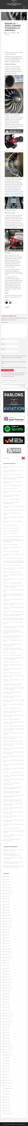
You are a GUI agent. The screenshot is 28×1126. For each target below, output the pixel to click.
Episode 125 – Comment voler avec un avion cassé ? (13, 555)
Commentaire (4, 322)
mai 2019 (7, 1066)
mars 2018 (7, 1105)
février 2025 (7, 885)
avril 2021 (7, 1002)
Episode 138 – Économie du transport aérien (13, 510)
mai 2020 (7, 1032)
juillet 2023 (7, 929)
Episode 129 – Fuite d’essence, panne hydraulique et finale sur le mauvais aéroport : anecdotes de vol (13, 540)
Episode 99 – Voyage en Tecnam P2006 (12, 655)
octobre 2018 (8, 1085)
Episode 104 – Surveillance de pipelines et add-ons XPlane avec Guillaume (13, 636)
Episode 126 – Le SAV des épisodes (11, 551)
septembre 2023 (8, 926)
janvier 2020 (8, 1043)
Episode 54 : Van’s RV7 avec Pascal (11, 828)
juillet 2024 (7, 898)
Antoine (15, 32)
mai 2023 (7, 935)
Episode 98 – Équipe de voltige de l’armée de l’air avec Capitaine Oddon (13, 658)
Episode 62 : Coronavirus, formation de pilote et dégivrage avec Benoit (13, 796)
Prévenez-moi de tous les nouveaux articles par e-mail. (13, 367)
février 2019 (7, 1074)
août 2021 (7, 990)
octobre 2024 (8, 890)
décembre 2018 (8, 1080)
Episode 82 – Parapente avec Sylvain (11, 719)
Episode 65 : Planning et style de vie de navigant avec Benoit (12, 784)
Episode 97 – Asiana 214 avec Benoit (11, 662)
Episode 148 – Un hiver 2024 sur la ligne (12, 474)
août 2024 (7, 896)
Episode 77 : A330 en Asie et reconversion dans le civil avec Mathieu (13, 737)
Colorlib (13, 1124)
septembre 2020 (8, 1021)
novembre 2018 (8, 1083)
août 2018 (7, 1091)
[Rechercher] (23, 458)
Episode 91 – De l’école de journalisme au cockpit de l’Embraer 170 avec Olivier (13, 684)
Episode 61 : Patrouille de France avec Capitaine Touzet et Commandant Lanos (12, 800)
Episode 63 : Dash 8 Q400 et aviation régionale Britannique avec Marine (11, 792)
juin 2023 (7, 932)
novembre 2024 (8, 887)
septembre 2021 (8, 988)
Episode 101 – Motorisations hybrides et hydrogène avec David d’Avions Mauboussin (13, 649)
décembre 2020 (8, 1013)
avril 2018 (7, 1102)
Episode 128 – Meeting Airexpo (10, 544)
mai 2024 (7, 904)
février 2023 (7, 943)
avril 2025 (7, 879)
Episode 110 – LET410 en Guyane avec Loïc (13, 611)
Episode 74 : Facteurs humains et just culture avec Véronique (13, 748)
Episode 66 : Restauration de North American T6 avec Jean (13, 780)
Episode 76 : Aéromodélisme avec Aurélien (13, 741)
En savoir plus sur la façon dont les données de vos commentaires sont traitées (13, 374)
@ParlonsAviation (14, 287)
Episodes (7, 34)
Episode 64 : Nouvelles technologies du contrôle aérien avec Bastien (12, 788)
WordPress (23, 1124)
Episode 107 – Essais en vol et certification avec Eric (13, 623)
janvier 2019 (8, 1077)
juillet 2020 (7, 1027)
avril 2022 (7, 968)
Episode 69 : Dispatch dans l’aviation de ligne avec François (13, 769)
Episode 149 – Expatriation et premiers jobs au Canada (13, 471)
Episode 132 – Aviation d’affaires (10, 531)
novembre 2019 (8, 1049)
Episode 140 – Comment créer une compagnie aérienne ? (11, 502)
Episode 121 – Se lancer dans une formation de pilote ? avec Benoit (13, 568)
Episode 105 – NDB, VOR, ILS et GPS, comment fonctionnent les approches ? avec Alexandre (13, 632)
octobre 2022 (8, 954)
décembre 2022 (8, 949)
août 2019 (7, 1057)
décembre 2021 (8, 979)
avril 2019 (7, 1069)
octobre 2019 (8, 1052)
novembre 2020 (8, 1016)
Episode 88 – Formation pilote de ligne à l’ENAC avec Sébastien (12, 696)
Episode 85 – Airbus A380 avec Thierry (12, 708)
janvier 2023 (8, 946)
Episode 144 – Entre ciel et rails (10, 488)
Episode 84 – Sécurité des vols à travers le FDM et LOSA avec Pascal (13, 711)
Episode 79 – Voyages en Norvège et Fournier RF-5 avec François (14, 729)
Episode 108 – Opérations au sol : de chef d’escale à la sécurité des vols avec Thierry (13, 619)
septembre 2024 (8, 893)
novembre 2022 (8, 951)
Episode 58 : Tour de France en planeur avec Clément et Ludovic (13, 812)
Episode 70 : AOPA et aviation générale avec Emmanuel (13, 765)
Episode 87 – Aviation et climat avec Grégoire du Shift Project (13, 700)
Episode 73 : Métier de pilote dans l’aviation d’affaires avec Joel (13, 752)
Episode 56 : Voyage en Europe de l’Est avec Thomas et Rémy (13, 820)
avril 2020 (7, 1035)
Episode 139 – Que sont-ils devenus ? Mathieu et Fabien (14, 507)
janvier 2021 (8, 1010)
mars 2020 (7, 1038)
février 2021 (7, 1007)
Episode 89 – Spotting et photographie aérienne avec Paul (12, 692)
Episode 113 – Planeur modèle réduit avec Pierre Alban (13, 600)
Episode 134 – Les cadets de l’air (10, 525)
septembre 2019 (8, 1055)
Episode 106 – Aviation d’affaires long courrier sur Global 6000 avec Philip (13, 627)
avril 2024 (7, 907)
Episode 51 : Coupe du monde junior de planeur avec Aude (12, 839)
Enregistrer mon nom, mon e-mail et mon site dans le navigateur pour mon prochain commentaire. (13, 356)
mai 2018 (7, 1099)
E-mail (3, 344)
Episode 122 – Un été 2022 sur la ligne (12, 565)
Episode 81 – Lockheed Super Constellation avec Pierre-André (13, 722)
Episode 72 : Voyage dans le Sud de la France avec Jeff (13, 756)
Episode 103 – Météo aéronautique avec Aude (12, 640)
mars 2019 (7, 1071)
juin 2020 (7, 1030)
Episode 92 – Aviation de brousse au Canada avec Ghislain (13, 680)
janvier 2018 (8, 1110)
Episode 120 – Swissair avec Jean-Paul (12, 572)
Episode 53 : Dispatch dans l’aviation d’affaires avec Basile (14, 831)
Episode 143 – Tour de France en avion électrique (12, 491)
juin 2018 (7, 1096)
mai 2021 (7, 999)
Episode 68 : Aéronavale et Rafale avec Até (13, 772)
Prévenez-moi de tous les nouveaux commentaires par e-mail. (14, 362)
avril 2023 (7, 938)
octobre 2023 (8, 924)
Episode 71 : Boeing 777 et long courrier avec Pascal (13, 761)
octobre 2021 (8, 985)
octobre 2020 (8, 1018)
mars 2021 (7, 1004)
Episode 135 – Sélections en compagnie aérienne (12, 522)
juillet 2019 (7, 1060)
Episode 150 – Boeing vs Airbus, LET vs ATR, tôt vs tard (13, 467)
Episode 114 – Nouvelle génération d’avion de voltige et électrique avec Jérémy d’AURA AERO (13, 595)
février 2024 (7, 912)
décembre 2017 (8, 1113)
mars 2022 (7, 971)
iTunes (14, 263)
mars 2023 (7, 940)
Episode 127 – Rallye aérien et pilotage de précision (13, 548)
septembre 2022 (8, 957)
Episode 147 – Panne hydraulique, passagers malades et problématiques (13, 478)
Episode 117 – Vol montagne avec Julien (12, 583)
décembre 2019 (8, 1046)
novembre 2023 (8, 921)
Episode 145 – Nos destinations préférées (13, 485)
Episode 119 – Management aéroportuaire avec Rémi (13, 575)
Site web (3, 349)
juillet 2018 (7, 1094)
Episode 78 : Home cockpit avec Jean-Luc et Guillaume (13, 733)
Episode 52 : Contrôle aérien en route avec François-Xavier (13, 835)
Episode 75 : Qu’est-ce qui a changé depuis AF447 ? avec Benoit (13, 744)
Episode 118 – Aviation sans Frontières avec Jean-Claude (13, 579)
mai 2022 (7, 965)
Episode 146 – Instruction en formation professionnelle (12, 482)
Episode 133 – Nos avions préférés (11, 528)
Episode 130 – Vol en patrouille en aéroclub (13, 536)
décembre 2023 (8, 918)
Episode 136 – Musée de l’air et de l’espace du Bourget (14, 517)
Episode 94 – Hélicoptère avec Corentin (12, 673)
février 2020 (7, 1041)
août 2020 (7, 1024)
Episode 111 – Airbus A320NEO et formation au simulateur (13, 608)
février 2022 (7, 974)
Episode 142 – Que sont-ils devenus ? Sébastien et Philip (12, 496)
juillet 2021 (7, 993)
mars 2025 (7, 882)
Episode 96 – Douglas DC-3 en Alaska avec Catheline (13, 665)
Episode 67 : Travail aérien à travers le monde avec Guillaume (13, 776)
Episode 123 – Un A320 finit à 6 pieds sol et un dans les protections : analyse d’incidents (13, 561)
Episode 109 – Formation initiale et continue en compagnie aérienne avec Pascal (13, 615)
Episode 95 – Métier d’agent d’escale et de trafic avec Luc (13, 669)
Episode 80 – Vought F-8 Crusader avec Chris (13, 726)
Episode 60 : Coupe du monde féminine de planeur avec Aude (13, 804)
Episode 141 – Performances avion (11, 499)
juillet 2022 (7, 960)
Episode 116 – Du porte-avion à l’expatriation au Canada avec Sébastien (13, 586)
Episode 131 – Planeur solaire (10, 533)
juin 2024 (7, 901)
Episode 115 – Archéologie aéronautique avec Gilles (14, 590)
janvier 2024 (8, 915)
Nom (2, 339)
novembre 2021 (8, 982)
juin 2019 (7, 1063)
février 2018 (7, 1108)
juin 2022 (7, 963)
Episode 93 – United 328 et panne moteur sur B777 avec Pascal (13, 676)
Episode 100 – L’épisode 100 (10, 652)
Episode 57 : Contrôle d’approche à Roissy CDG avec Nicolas (13, 816)
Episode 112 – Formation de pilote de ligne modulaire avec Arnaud (13, 604)
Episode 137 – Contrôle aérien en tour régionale (12, 513)
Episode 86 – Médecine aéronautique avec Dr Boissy (13, 705)
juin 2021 (7, 996)
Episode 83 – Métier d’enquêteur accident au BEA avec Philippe (13, 715)
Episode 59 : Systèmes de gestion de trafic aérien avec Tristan (13, 808)
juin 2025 (7, 876)
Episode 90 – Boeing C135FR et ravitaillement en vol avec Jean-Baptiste (13, 688)
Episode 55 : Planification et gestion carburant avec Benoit (14, 824)
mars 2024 (7, 910)
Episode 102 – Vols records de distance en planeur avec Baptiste (13, 644)
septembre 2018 (8, 1088)
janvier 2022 (8, 977)
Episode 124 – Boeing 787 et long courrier (13, 558)
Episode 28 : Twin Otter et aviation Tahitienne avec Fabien (13, 866)
